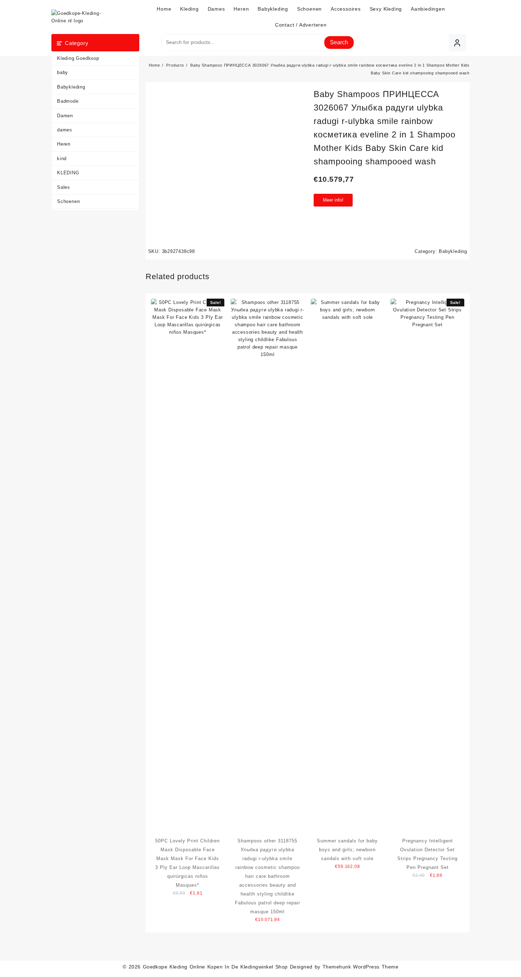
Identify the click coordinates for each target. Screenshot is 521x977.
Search (339, 42)
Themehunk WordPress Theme (360, 967)
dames (64, 129)
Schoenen (68, 201)
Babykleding (71, 87)
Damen (65, 115)
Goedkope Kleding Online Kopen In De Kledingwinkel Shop (215, 967)
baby (62, 72)
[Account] (457, 42)
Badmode (68, 101)
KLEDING (68, 172)
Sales (63, 187)
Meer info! (333, 200)
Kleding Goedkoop (78, 58)
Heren (64, 144)
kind (62, 158)
